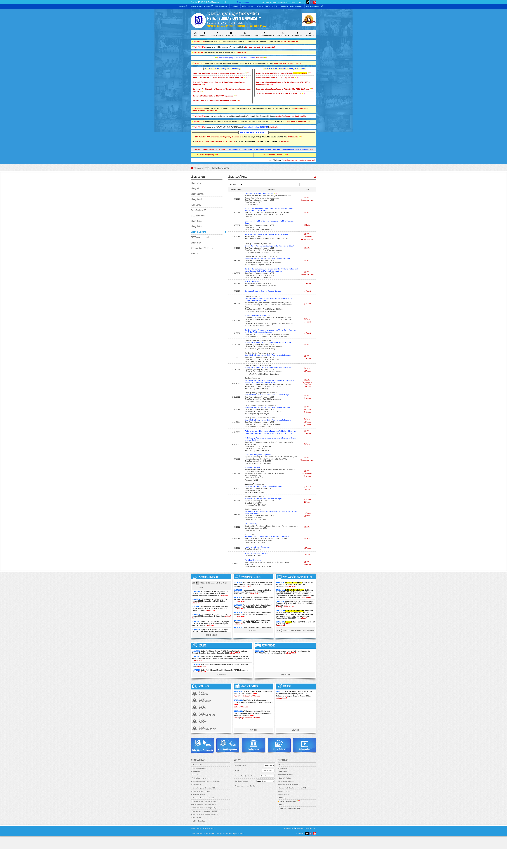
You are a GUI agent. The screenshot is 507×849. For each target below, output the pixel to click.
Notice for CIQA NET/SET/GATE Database (209, 149)
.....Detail (243, 586)
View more (253, 730)
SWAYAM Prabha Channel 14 (200, 7)
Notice (283, 42)
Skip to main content (268, 2)
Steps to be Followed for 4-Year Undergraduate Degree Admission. (218, 78)
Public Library (196, 204)
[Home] (198, 25)
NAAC (260, 6)
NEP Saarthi (282, 805)
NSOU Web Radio (284, 791)
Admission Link (292, 42)
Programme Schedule (308, 383)
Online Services (296, 6)
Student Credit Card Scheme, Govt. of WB (292, 788)
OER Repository (221, 6)
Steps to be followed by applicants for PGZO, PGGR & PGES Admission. (282, 89)
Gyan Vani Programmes (286, 781)
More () (283, 630)
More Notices (253, 630)
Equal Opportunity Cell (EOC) (201, 791)
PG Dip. (202, 583)
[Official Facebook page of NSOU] (311, 2)
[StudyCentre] (253, 745)
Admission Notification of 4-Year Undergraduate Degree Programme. (219, 73)
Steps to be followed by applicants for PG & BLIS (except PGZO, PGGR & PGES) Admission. (283, 83)
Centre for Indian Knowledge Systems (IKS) (205, 814)
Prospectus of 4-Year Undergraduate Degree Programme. (215, 100)
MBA (201, 587)
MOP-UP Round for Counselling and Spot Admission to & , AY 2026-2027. (243, 141)
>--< (221, 2)
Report (308, 283)
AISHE (275, 6)
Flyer (288, 122)
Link (311, 149)
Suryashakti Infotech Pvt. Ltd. (306, 828)
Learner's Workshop (285, 778)
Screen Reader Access (287, 2)
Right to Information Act (199, 768)
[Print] (315, 177)
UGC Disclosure (312, 6)
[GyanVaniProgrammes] (227, 745)
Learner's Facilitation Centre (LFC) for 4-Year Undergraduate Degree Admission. (219, 83)
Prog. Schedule (244, 696)
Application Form (294, 63)
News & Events (283, 765)
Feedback (235, 6)
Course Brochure (198, 111)
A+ (205, 2)
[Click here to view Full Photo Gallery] (279, 745)
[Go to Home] (192, 168)
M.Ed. (225, 583)
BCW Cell (194, 775)
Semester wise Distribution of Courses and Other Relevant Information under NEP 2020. (222, 90)
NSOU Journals (248, 6)
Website (294, 122)
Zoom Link (307, 565)
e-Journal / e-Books (198, 215)
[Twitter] (307, 2)
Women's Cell (196, 785)
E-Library (194, 253)
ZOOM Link (308, 236)
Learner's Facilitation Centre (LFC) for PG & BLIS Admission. (279, 93)
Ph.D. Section (196, 818)
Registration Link (268, 47)
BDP (193, 583)
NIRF (267, 6)
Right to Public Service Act (200, 778)
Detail (308, 198)
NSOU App (282, 798)
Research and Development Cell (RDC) (204, 811)
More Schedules (211, 635)
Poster (236, 718)
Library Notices (196, 221)
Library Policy (196, 242)
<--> (227, 2)
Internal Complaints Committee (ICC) (203, 788)
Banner (308, 304)
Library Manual (196, 199)
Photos (308, 371)
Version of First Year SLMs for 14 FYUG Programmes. (213, 96)
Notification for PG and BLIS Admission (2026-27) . (282, 73)
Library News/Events (198, 231)
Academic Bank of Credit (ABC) (288, 785)
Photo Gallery (210, 828)
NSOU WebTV (283, 794)
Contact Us (201, 828)
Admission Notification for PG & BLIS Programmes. (275, 78)
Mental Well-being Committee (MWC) (203, 804)
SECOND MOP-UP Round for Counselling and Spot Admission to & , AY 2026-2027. (247, 137)
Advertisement (250, 47)
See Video (236, 58)
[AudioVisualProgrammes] (202, 745)
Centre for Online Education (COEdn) (203, 808)
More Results (222, 674)
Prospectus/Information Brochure (245, 786)
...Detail (222, 595)
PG (197, 583)
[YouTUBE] (314, 2)
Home (193, 828)
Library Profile (196, 183)
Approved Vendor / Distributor (202, 248)
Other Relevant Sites (198, 794)
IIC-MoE (284, 6)
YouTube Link (308, 239)
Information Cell (196, 765)
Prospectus (289, 116)
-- (224, 2)
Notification (241, 52)
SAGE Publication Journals (200, 237)
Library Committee (197, 194)
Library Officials (196, 188)
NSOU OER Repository (237, 155)
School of (203, 693)
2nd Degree (210, 583)
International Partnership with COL (202, 798)
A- (200, 2)
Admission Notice (281, 63)
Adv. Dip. (219, 583)
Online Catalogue (197, 210)
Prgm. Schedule (246, 718)
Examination (282, 771)
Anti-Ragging (195, 771)
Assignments (282, 768)
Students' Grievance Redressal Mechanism (205, 781)
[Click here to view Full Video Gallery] (304, 745)
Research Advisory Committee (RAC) (203, 801)
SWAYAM (182, 7)
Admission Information (285, 775)
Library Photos (196, 226)
